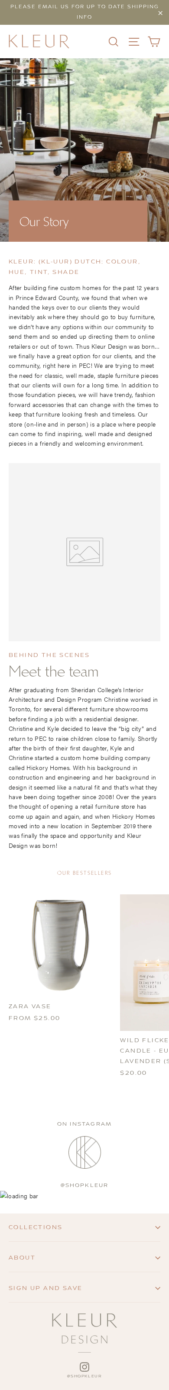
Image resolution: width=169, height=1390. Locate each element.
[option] (84, 150)
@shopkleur (85, 1185)
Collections (35, 1227)
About (22, 1258)
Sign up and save (45, 1288)
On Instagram (84, 1124)
